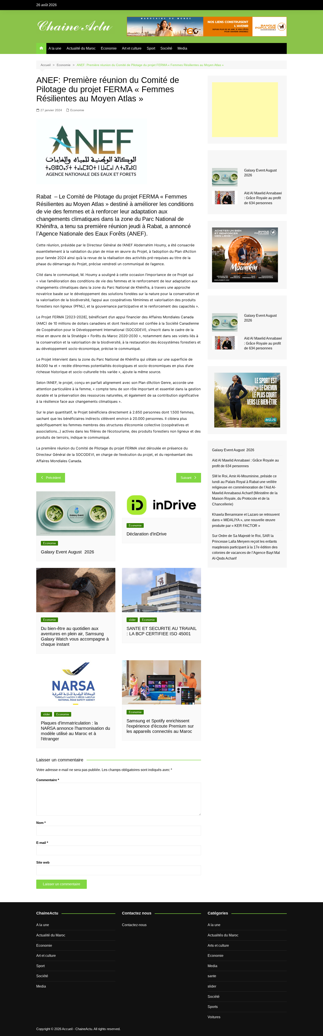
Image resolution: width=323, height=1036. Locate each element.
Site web (42, 862)
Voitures (214, 1017)
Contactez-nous (134, 925)
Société (166, 48)
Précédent (53, 478)
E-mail (42, 843)
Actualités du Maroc (223, 935)
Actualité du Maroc (81, 48)
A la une (55, 48)
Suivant (186, 478)
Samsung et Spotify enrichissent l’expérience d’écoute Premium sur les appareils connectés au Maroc (160, 726)
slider (132, 619)
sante (212, 976)
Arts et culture (218, 945)
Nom (41, 823)
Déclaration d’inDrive (147, 533)
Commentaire (47, 780)
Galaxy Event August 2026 (67, 551)
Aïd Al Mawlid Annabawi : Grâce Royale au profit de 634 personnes (263, 198)
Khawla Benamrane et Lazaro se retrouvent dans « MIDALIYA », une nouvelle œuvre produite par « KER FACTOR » (245, 520)
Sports (213, 1007)
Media (182, 48)
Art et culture (132, 48)
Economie (109, 48)
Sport (151, 48)
